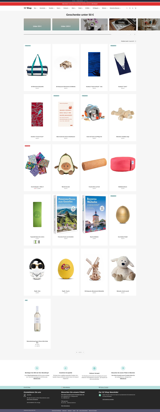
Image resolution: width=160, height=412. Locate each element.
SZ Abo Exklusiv (80, 0)
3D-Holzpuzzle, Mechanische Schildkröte (65, 86)
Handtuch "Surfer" (122, 86)
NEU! (26, 300)
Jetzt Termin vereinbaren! (32, 399)
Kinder (80, 8)
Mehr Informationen (65, 405)
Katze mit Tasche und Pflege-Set (94, 136)
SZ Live (73, 0)
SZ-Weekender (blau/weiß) (37, 86)
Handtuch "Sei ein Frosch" (37, 136)
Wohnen (104, 8)
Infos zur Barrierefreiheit (83, 410)
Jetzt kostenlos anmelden (108, 399)
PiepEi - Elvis (37, 291)
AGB (77, 410)
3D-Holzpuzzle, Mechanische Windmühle (94, 291)
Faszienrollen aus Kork (94, 186)
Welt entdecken (66, 387)
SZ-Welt (87, 8)
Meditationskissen (122, 186)
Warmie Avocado (66, 186)
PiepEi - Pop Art (66, 291)
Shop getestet (27, 45)
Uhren (73, 8)
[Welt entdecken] (62, 387)
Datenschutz (64, 410)
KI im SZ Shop (27, 387)
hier (39, 402)
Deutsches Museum (114, 8)
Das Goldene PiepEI (123, 236)
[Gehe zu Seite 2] (76, 352)
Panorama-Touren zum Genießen (66, 236)
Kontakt (74, 410)
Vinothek (51, 8)
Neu (35, 8)
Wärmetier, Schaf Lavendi (123, 291)
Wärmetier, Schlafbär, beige (122, 136)
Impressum (70, 410)
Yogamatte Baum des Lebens (37, 236)
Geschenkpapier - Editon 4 (37, 186)
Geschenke (42, 8)
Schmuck (66, 8)
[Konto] (132, 8)
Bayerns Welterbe (94, 236)
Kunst (58, 8)
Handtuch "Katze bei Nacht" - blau (94, 86)
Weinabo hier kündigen (93, 410)
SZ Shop (86, 0)
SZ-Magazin (95, 8)
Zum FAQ (29, 394)
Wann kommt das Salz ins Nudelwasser (65, 136)
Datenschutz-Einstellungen (56, 410)
